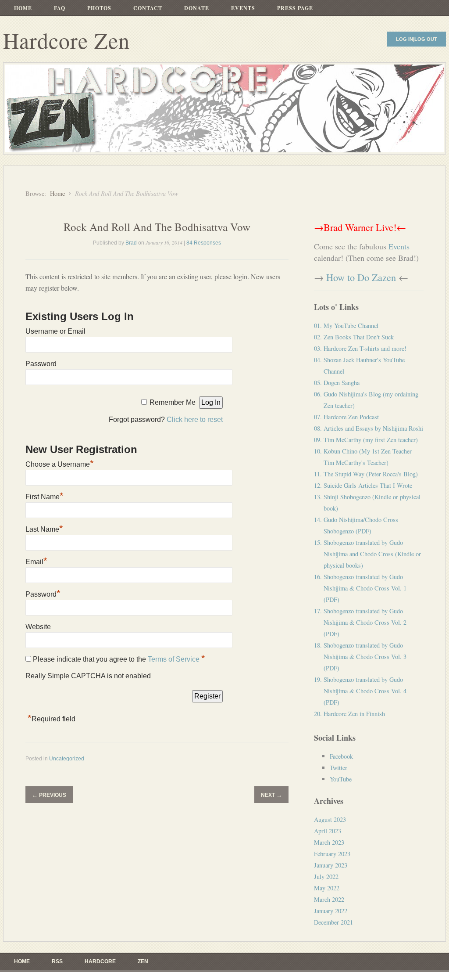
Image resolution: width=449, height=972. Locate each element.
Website (38, 626)
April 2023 (327, 831)
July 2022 (326, 876)
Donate (196, 8)
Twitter (338, 767)
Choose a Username (59, 464)
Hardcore (100, 961)
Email (36, 561)
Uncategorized (66, 759)
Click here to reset (195, 419)
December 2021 (333, 922)
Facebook (341, 756)
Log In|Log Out (416, 39)
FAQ (59, 8)
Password (41, 363)
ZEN (143, 961)
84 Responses (203, 243)
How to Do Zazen (361, 277)
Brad (131, 243)
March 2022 (329, 899)
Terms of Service (174, 659)
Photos (99, 8)
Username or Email (55, 331)
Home (23, 8)
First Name (44, 496)
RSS (57, 961)
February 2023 (332, 854)
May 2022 (326, 888)
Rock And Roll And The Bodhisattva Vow (157, 227)
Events (243, 8)
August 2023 (330, 819)
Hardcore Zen (66, 40)
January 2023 (330, 865)
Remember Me (173, 402)
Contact (147, 8)
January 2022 (330, 911)
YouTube (341, 779)
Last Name (44, 529)
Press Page (295, 8)
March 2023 (329, 842)
